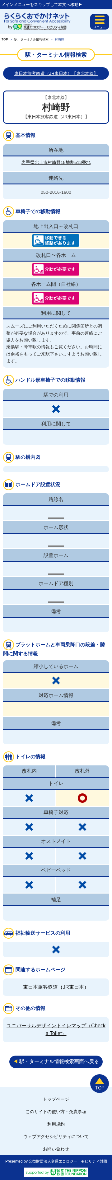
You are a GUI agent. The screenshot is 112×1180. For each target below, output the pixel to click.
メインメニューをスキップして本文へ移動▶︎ (42, 4)
